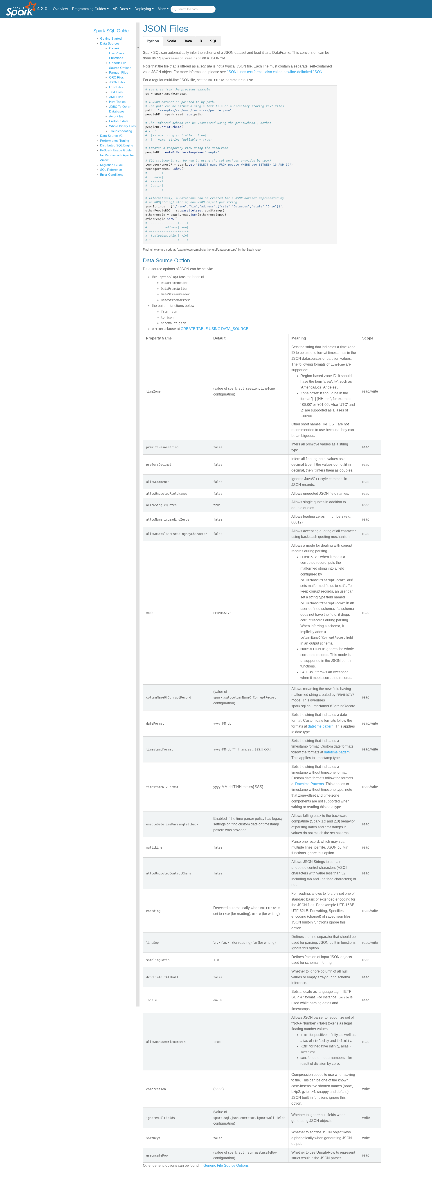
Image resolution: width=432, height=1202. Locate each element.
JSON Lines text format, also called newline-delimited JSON (274, 72)
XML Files (116, 97)
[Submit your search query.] (174, 9)
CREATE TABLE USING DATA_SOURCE (214, 329)
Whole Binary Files (122, 126)
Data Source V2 (111, 135)
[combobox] (193, 9)
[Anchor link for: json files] (192, 27)
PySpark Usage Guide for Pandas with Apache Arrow (117, 155)
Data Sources (109, 43)
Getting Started (111, 38)
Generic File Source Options (226, 1165)
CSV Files (116, 87)
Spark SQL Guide (111, 30)
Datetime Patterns (309, 784)
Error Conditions (111, 174)
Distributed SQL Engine (116, 145)
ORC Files (116, 77)
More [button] (162, 9)
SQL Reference (111, 169)
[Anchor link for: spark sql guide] (131, 30)
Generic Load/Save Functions (116, 53)
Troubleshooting (120, 131)
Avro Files (116, 116)
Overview (60, 9)
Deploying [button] (143, 9)
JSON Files (117, 82)
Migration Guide (111, 165)
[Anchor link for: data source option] (192, 260)
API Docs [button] (120, 9)
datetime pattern (320, 726)
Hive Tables (117, 101)
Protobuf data (118, 121)
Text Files (116, 92)
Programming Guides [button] (89, 9)
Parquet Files (118, 72)
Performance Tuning (114, 140)
